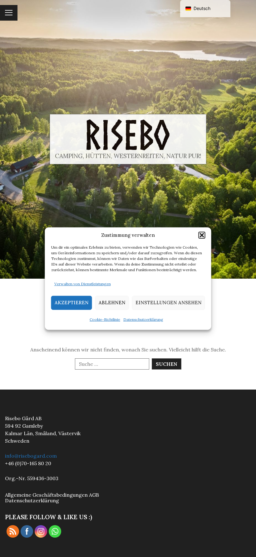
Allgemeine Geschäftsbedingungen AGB (52, 495)
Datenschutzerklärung (143, 319)
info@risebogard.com (31, 456)
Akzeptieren (72, 303)
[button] (202, 235)
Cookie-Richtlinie (105, 319)
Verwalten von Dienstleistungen (82, 283)
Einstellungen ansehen (168, 303)
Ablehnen (112, 303)
